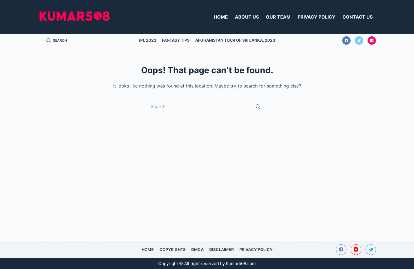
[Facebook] (346, 40)
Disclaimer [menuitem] (221, 249)
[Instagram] (372, 40)
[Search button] (257, 106)
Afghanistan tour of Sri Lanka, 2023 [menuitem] (235, 40)
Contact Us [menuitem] (357, 17)
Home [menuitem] (221, 17)
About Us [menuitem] (247, 17)
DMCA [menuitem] (197, 249)
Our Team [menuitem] (278, 17)
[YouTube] (356, 249)
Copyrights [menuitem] (172, 249)
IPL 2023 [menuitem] (147, 40)
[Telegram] (371, 249)
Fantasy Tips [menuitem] (176, 40)
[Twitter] (359, 40)
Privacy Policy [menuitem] (316, 17)
